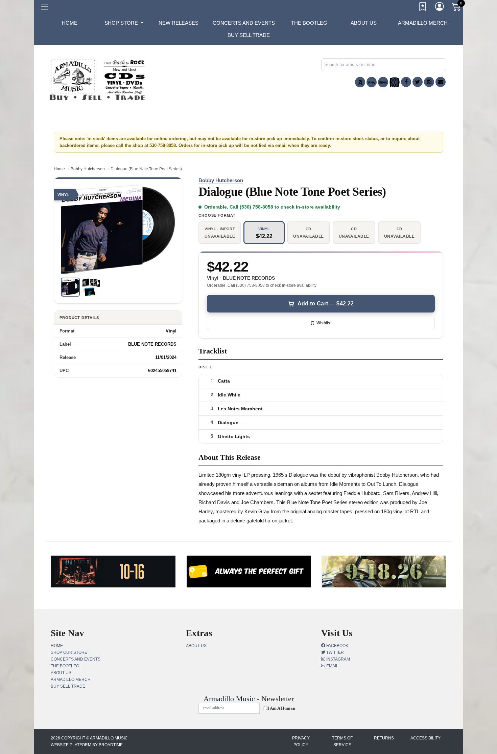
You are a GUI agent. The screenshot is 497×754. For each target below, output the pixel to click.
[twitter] (417, 82)
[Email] (440, 82)
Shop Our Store (69, 652)
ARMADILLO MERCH (423, 23)
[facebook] (406, 82)
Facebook (336, 645)
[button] (124, 23)
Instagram (337, 659)
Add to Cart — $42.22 (326, 303)
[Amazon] (360, 82)
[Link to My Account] (440, 7)
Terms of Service (342, 741)
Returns (384, 738)
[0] (456, 8)
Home (59, 169)
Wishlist (324, 323)
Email (331, 666)
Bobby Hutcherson (88, 169)
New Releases (178, 23)
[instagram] (429, 82)
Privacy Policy (301, 741)
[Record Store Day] (394, 82)
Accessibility (425, 738)
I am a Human (281, 708)
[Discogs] (383, 82)
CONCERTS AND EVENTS (244, 23)
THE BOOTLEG (309, 23)
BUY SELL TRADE (249, 35)
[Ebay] (371, 82)
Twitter (334, 652)
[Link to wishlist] (423, 7)
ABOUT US (364, 23)
